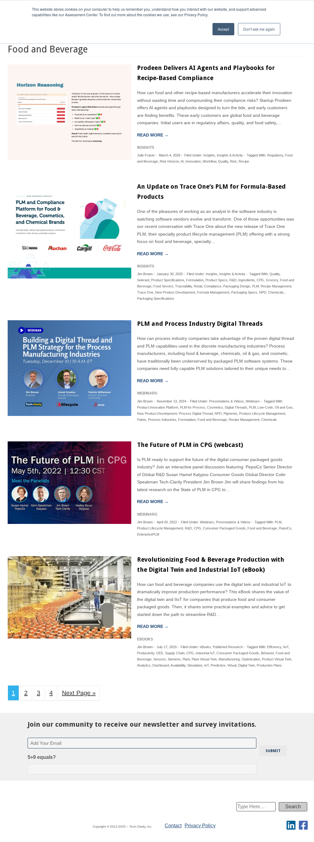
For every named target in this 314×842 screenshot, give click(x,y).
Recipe (244, 161)
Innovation (193, 161)
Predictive (218, 665)
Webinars (253, 401)
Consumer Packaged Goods (224, 528)
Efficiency (274, 647)
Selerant (143, 280)
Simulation (194, 665)
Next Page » (79, 693)
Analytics (144, 665)
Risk (233, 161)
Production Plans (269, 665)
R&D (232, 280)
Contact (173, 825)
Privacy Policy (200, 825)
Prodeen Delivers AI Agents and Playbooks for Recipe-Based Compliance (206, 73)
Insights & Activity (230, 155)
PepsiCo (285, 528)
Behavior (267, 653)
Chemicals (276, 292)
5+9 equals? (42, 757)
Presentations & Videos (226, 401)
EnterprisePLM (148, 534)
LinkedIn (291, 825)
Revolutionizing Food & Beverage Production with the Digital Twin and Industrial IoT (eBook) (210, 564)
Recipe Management (276, 286)
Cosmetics (215, 407)
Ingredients (246, 280)
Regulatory (275, 155)
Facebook (303, 825)
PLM (255, 286)
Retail (198, 286)
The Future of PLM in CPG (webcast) (190, 444)
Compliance (212, 286)
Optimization (251, 659)
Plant (186, 659)
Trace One (145, 292)
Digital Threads (236, 407)
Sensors (159, 659)
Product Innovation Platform (157, 407)
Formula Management (213, 292)
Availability (178, 665)
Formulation (195, 280)
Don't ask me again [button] (259, 29)
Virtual (231, 665)
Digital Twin (246, 665)
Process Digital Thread (196, 413)
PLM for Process (192, 407)
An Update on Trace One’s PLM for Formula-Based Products (211, 191)
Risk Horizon (169, 161)
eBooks (205, 647)
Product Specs (216, 280)
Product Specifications (167, 280)
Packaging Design (236, 286)
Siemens (174, 659)
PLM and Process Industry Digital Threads (200, 323)
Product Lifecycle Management (262, 413)
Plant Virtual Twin (204, 659)
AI (182, 161)
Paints (141, 419)
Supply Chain (175, 653)
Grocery (272, 280)
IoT (206, 665)
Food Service (163, 286)
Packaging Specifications (155, 298)
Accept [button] (223, 29)
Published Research (228, 647)
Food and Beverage (212, 419)
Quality (223, 161)
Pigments (230, 413)
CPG (260, 280)
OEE (159, 653)
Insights (209, 155)
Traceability (183, 286)
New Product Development (175, 292)
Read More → (153, 135)
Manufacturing (229, 659)
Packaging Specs (244, 292)
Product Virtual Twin (276, 659)
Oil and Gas (284, 407)
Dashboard (160, 665)
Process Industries (162, 419)
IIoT (286, 647)
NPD (262, 292)
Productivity (145, 653)
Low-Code (265, 407)
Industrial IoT (205, 653)
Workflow (209, 161)
